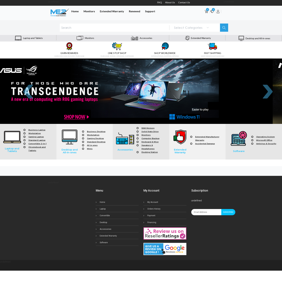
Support (150, 11)
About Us (170, 2)
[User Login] (218, 11)
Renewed (134, 11)
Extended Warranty (112, 11)
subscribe (228, 212)
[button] (141, 278)
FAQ (159, 2)
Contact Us (184, 2)
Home (75, 11)
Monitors (89, 11)
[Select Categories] (191, 27)
